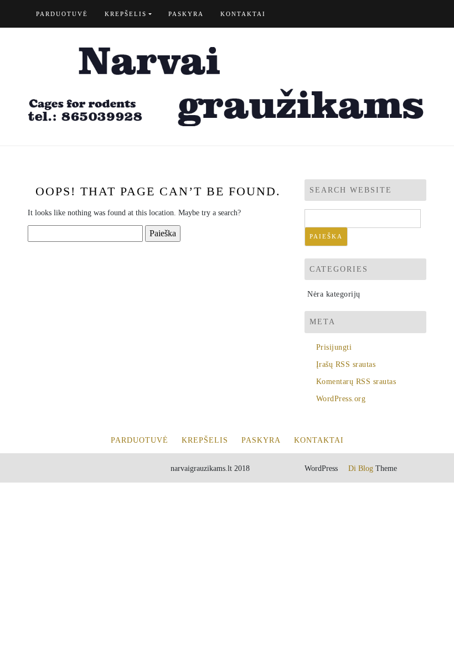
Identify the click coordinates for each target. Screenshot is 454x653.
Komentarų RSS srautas (356, 381)
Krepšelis (126, 14)
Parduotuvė (62, 14)
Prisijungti (334, 347)
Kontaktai (243, 14)
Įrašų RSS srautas (345, 364)
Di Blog (359, 468)
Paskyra (186, 14)
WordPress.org (340, 399)
